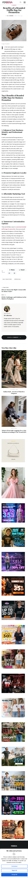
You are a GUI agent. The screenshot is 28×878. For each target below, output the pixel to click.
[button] (25, 2)
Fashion (14, 5)
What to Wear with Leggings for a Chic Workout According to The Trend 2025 (14, 431)
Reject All (14, 870)
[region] (14, 863)
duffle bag (17, 279)
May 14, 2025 (14, 428)
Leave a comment (13, 337)
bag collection (7, 279)
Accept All (14, 874)
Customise (14, 866)
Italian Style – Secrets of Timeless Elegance (14, 392)
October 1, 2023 (14, 389)
